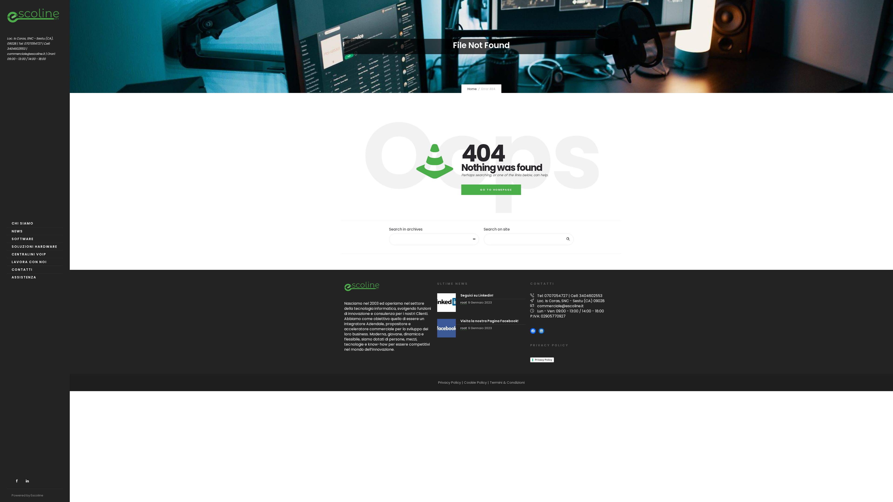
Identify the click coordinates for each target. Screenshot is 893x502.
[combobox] (434, 239)
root (463, 302)
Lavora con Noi (29, 262)
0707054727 (556, 295)
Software (22, 239)
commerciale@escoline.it (560, 306)
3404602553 (590, 295)
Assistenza (24, 277)
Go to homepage (496, 190)
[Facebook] (17, 481)
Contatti (22, 269)
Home (472, 89)
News (17, 231)
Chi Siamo (22, 223)
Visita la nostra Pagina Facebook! (489, 321)
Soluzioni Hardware (34, 246)
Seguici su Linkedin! (476, 295)
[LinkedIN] (27, 481)
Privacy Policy (543, 359)
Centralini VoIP (29, 254)
